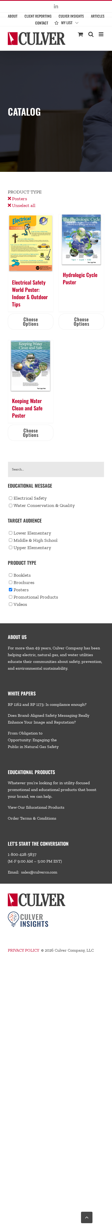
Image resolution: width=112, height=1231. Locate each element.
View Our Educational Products (36, 807)
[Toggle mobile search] (91, 34)
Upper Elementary (32, 547)
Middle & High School (36, 540)
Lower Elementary (32, 533)
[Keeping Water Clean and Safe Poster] (30, 366)
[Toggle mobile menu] (101, 34)
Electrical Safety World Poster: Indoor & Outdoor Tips (30, 293)
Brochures (24, 582)
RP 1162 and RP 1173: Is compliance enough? (47, 704)
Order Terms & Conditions (32, 818)
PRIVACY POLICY (23, 950)
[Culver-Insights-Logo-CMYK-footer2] (28, 913)
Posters (19, 199)
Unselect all (23, 205)
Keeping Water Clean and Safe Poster (27, 408)
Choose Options (31, 321)
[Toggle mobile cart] (80, 34)
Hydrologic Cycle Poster (80, 278)
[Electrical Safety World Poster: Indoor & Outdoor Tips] (30, 243)
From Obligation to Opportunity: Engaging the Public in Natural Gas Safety (33, 740)
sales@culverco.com (39, 872)
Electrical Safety (30, 498)
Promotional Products (36, 597)
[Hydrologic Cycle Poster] (81, 240)
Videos (20, 604)
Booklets (22, 575)
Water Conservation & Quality (44, 505)
